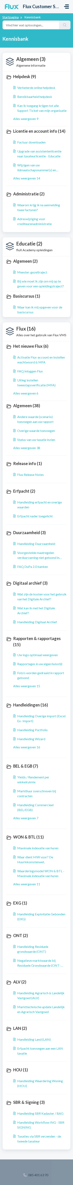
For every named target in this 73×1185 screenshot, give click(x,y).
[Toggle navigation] (66, 6)
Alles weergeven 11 (26, 884)
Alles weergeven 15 (26, 686)
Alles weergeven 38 (26, 448)
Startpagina (10, 17)
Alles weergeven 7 (25, 818)
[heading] (36, 76)
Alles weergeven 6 (25, 393)
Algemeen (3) (30, 59)
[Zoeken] (65, 24)
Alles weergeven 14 (26, 178)
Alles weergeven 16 (26, 747)
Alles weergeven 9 (25, 119)
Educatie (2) (29, 244)
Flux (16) (25, 329)
